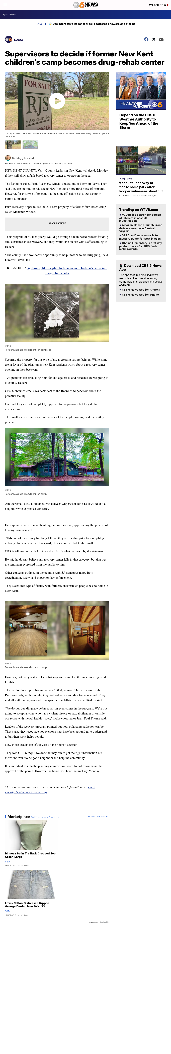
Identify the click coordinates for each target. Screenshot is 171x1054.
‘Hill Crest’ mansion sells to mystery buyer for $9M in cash (140, 237)
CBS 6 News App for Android (140, 289)
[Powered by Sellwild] (104, 922)
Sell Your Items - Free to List (45, 817)
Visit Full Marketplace (98, 817)
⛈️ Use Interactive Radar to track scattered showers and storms (92, 23)
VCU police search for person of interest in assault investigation (140, 217)
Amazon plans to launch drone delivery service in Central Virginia (140, 228)
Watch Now (158, 5)
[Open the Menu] (5, 5)
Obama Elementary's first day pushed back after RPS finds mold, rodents (140, 246)
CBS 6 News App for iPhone (140, 294)
